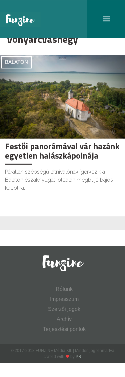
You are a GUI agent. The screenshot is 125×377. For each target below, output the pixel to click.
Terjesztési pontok (64, 329)
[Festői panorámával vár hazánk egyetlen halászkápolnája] (62, 96)
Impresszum (64, 299)
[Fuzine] (62, 19)
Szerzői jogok (64, 309)
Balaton (16, 62)
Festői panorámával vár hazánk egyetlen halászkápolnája (62, 151)
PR (78, 356)
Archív (64, 319)
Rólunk (64, 289)
